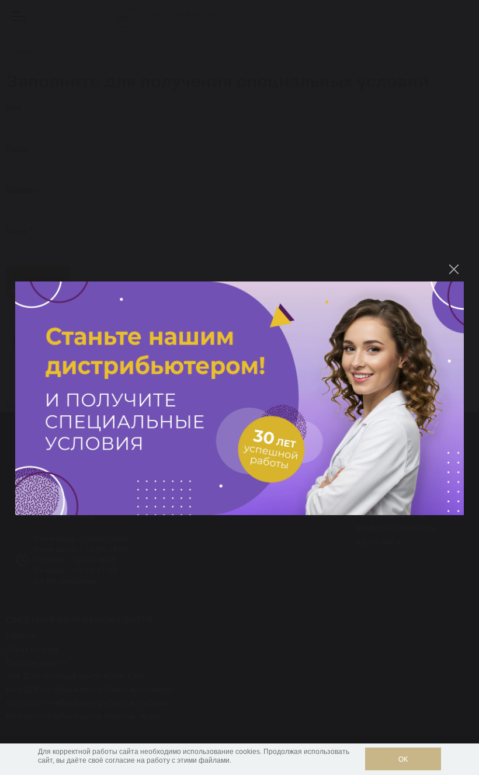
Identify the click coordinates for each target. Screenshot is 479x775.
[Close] (454, 269)
